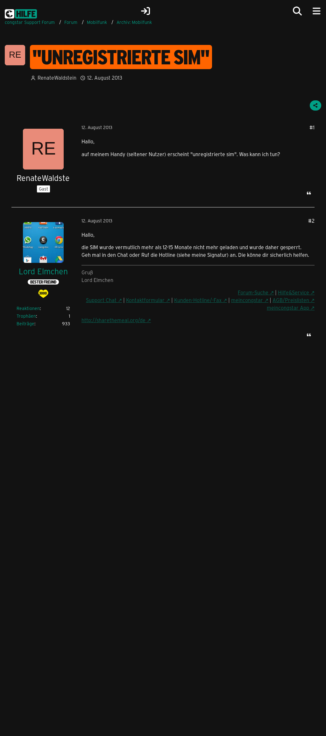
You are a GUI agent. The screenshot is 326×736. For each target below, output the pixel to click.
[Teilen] (315, 105)
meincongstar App (288, 307)
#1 (312, 127)
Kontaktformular (145, 300)
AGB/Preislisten (291, 300)
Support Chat (101, 300)
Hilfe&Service (293, 292)
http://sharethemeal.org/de (113, 320)
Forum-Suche (253, 292)
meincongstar (247, 300)
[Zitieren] (309, 193)
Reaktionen (28, 308)
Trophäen (26, 316)
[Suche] (297, 11)
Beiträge (25, 324)
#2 (311, 220)
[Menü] (316, 11)
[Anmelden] (145, 11)
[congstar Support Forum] (21, 12)
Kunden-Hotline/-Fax (198, 300)
